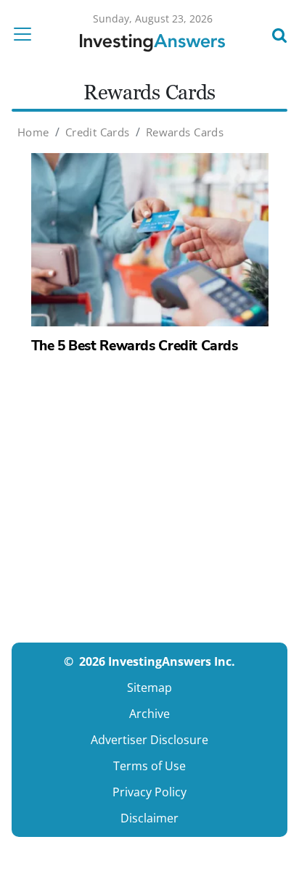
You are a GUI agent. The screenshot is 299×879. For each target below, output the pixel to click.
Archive (149, 713)
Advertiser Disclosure (149, 739)
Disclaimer (149, 818)
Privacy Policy (149, 792)
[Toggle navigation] (27, 34)
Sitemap (149, 687)
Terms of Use (149, 766)
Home (33, 132)
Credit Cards (97, 132)
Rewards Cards (185, 132)
